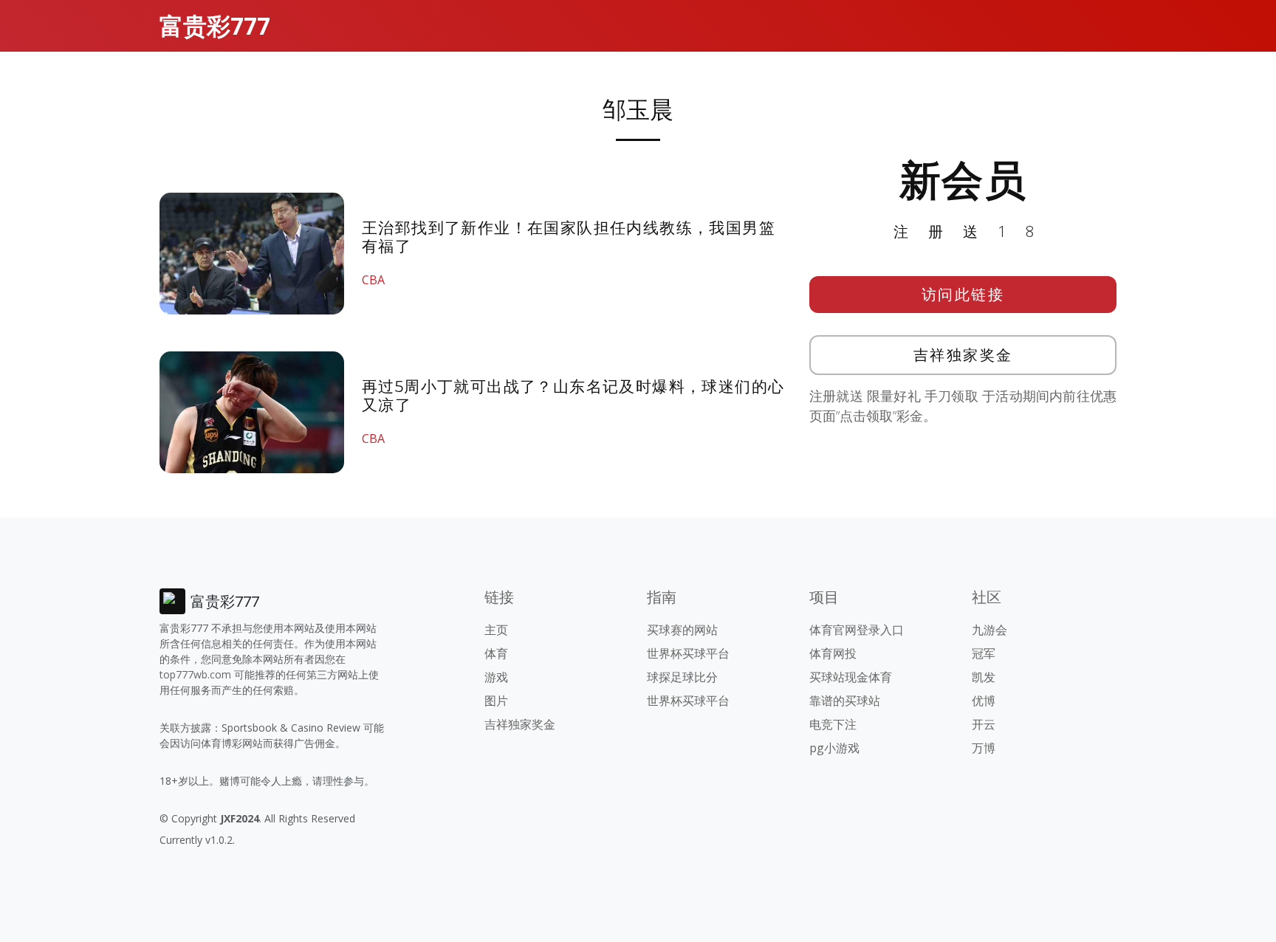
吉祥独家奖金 (963, 355)
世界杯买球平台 (688, 653)
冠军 (983, 653)
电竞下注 (833, 724)
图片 (496, 700)
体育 (496, 653)
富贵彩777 (215, 25)
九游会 (989, 630)
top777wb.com (195, 674)
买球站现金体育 (850, 677)
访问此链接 (963, 294)
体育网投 (833, 653)
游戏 (496, 677)
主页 (496, 630)
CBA (373, 280)
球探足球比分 (682, 677)
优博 (983, 700)
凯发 (983, 677)
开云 (983, 724)
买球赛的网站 (682, 630)
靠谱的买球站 (844, 700)
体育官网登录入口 (856, 630)
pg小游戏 (834, 748)
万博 (983, 748)
